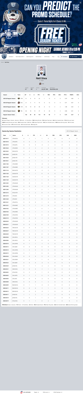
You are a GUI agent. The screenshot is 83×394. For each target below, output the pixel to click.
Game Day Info (29, 56)
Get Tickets (74, 56)
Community (46, 56)
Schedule (11, 56)
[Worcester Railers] (4, 56)
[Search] (58, 57)
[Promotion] (41, 50)
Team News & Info (20, 56)
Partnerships (38, 56)
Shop (53, 56)
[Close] (80, 2)
